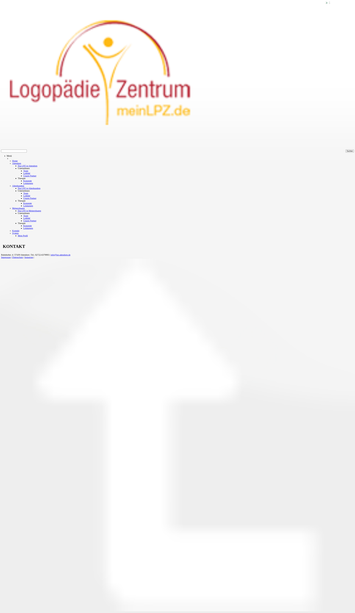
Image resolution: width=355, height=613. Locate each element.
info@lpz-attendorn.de (60, 255)
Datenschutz (17, 257)
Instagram (29, 257)
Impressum (6, 257)
